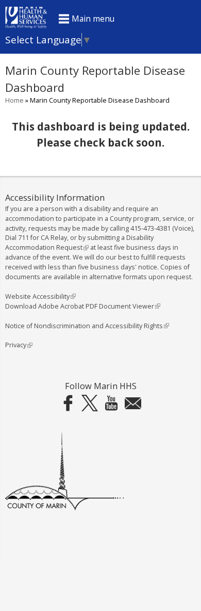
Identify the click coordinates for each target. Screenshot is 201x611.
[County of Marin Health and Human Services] (26, 25)
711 (23, 237)
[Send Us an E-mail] (133, 403)
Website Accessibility (39, 296)
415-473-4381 (150, 228)
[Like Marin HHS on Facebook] (68, 403)
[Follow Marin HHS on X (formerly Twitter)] (89, 403)
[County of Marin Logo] (64, 508)
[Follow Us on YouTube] (111, 403)
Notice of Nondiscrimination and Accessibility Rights (86, 325)
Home (14, 100)
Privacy (17, 345)
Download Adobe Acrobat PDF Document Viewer (81, 306)
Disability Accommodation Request (79, 242)
